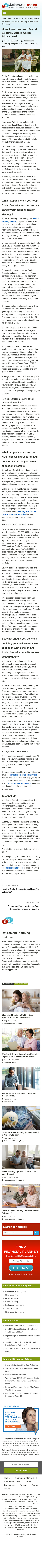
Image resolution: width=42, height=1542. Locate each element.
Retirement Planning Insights (15, 1023)
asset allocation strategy (19, 783)
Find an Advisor (21, 1470)
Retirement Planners (24, 1478)
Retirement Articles (10, 18)
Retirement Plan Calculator (15, 1375)
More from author (21, 984)
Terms (35, 1485)
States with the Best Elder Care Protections (21, 1365)
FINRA (7, 1488)
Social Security (26, 18)
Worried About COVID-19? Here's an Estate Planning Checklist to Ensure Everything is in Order (22, 1381)
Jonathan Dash (10, 1062)
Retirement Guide (12, 1481)
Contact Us (9, 1485)
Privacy (23, 1485)
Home (7, 1478)
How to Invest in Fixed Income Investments (21, 1325)
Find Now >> (21, 1267)
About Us (30, 1481)
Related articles (8, 984)
